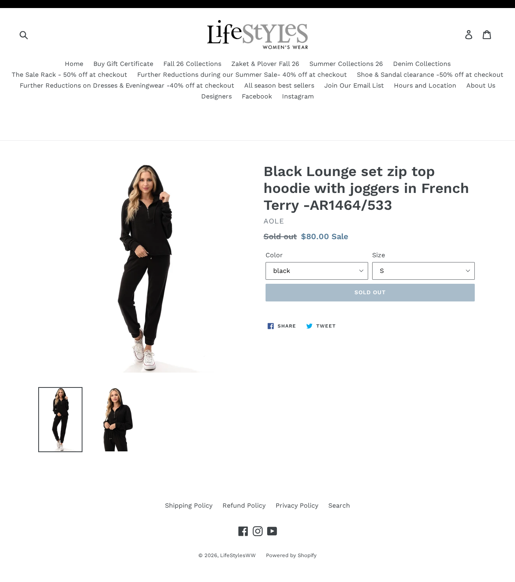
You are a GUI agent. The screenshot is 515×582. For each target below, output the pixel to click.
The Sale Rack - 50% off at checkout (69, 74)
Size (378, 255)
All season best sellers (279, 85)
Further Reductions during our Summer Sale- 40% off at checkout (242, 74)
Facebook (257, 96)
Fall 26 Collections (192, 64)
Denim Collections (422, 64)
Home (74, 64)
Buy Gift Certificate (123, 64)
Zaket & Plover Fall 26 (265, 64)
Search (339, 505)
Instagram (298, 96)
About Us (480, 85)
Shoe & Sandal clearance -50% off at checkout (430, 74)
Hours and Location (425, 85)
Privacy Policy (297, 505)
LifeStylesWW (238, 555)
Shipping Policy (188, 505)
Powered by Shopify (291, 555)
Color (274, 255)
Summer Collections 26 (346, 64)
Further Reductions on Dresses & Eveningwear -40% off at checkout (127, 85)
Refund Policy (244, 505)
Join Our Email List (354, 85)
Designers (216, 96)
